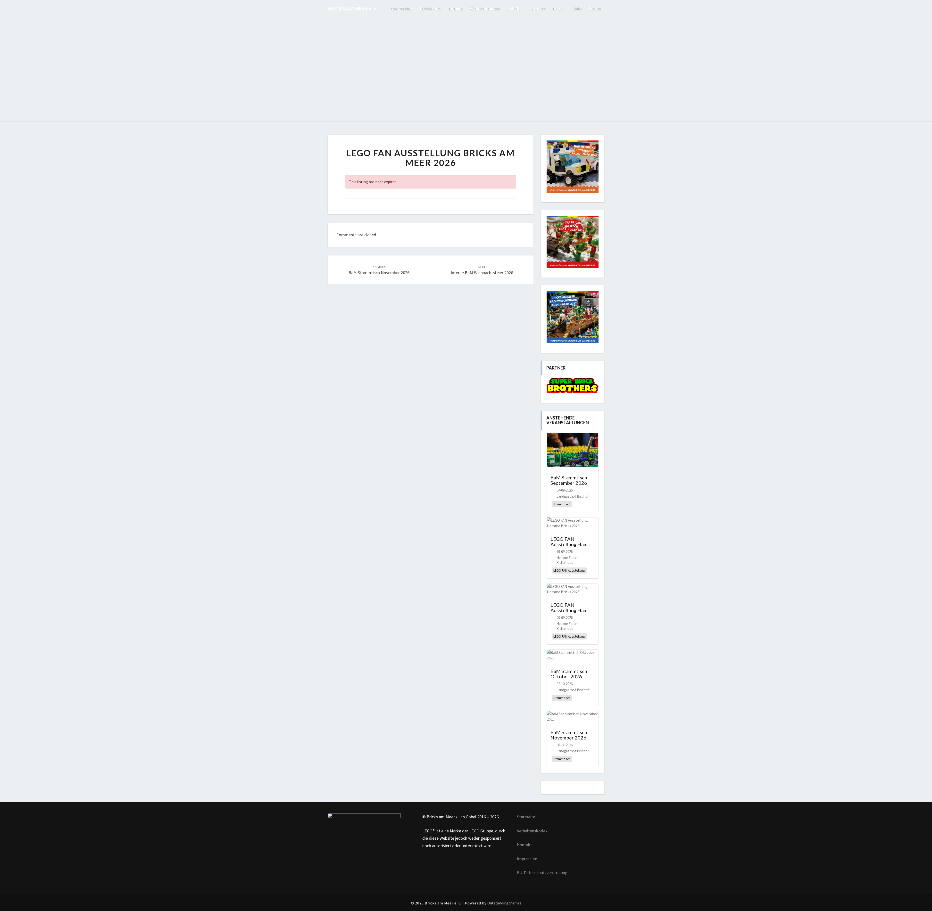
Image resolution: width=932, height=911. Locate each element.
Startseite (526, 817)
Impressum (527, 859)
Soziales (538, 8)
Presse (559, 8)
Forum (595, 8)
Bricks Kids (430, 8)
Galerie (514, 8)
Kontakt (524, 844)
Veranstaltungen (485, 8)
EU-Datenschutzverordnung (542, 872)
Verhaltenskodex (532, 831)
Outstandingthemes (504, 903)
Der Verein (400, 8)
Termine (455, 8)
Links (577, 8)
